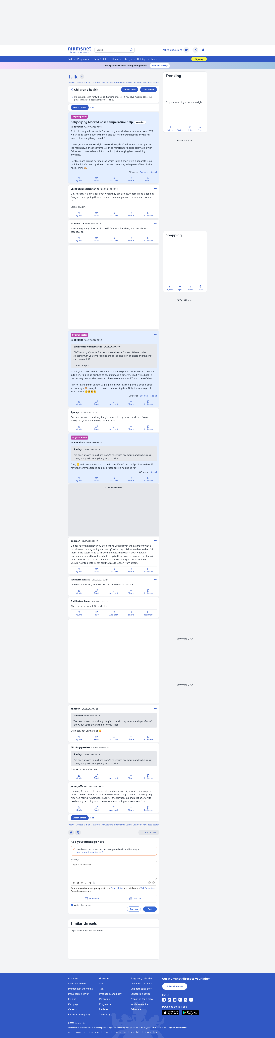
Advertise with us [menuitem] (77, 983)
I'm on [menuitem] (87, 82)
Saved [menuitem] (129, 82)
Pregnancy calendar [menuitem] (141, 978)
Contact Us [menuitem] (80, 1032)
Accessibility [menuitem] (136, 1032)
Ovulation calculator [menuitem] (141, 983)
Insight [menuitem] (72, 999)
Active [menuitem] (71, 82)
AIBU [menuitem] (102, 983)
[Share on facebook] (71, 832)
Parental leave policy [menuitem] (79, 1014)
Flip (92, 107)
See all (154, 172)
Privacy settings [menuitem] (120, 1032)
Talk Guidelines (148, 888)
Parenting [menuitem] (104, 999)
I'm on (200, 130)
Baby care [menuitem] (135, 1009)
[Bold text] (74, 882)
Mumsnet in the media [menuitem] (80, 988)
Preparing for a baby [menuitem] (141, 999)
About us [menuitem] (73, 978)
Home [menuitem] (115, 59)
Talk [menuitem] (70, 59)
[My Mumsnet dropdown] (204, 49)
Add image (94, 898)
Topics (179, 130)
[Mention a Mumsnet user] (150, 882)
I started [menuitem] (96, 82)
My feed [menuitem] (79, 82)
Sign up (199, 59)
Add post (113, 180)
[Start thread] (195, 50)
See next (144, 172)
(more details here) (178, 1027)
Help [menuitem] (70, 1032)
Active (190, 130)
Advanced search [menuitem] (151, 82)
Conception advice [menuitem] (140, 993)
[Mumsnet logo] (79, 50)
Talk (72, 76)
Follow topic (129, 89)
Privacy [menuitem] (107, 1032)
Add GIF (137, 898)
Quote (79, 180)
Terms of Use (117, 888)
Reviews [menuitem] (103, 1009)
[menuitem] (164, 1000)
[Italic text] (86, 882)
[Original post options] (155, 116)
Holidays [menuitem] (142, 59)
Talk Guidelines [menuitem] (151, 1032)
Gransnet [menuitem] (104, 978)
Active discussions (172, 49)
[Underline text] (78, 882)
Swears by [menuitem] (104, 1014)
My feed (169, 130)
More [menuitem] (154, 59)
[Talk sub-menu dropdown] (82, 76)
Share (131, 180)
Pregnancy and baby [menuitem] (110, 993)
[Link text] (90, 882)
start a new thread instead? (90, 852)
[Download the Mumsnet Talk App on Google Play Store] (190, 1012)
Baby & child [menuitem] (100, 59)
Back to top (150, 832)
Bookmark (148, 215)
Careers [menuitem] (72, 1009)
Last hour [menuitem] (137, 82)
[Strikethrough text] (82, 882)
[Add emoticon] (154, 882)
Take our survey (160, 65)
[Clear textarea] (94, 882)
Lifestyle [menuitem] (127, 59)
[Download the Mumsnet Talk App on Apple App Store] (170, 1012)
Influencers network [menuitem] (79, 993)
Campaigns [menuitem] (74, 1004)
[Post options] (155, 188)
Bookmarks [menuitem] (119, 82)
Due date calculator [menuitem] (141, 988)
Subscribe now (174, 986)
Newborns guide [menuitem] (139, 1004)
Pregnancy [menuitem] (83, 59)
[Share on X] (78, 832)
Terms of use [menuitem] (94, 1032)
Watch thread (79, 107)
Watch (148, 180)
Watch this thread (82, 905)
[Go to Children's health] (72, 89)
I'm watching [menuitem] (107, 82)
